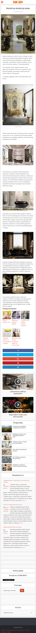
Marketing (3, 632)
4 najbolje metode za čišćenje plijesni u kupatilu (7, 340)
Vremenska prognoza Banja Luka (9, 630)
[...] (25, 500)
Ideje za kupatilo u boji (6, 321)
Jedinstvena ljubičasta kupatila (15, 322)
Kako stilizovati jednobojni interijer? (20, 450)
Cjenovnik (27, 630)
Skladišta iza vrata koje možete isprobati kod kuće (20, 465)
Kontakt (9, 632)
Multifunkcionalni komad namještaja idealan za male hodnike (16, 341)
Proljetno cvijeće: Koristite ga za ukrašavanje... (20, 442)
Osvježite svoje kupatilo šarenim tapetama (25, 323)
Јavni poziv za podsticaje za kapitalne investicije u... (19, 427)
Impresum (21, 630)
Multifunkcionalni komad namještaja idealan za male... (19, 435)
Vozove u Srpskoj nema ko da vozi (12, 504)
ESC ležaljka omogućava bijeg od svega (19, 457)
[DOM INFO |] (18, 2)
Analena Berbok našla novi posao (12, 527)
